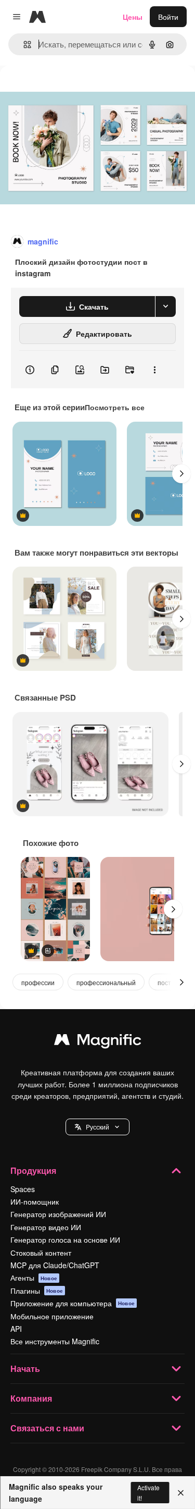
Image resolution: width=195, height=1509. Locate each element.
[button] (97, 1127)
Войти (168, 16)
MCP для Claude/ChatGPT (54, 1265)
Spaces (22, 1189)
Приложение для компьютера (72, 1303)
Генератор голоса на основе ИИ (65, 1239)
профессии (38, 982)
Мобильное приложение (52, 1316)
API (16, 1328)
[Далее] (181, 474)
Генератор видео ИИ (45, 1227)
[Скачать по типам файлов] (165, 306)
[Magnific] (97, 1042)
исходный (69, 89)
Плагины (36, 1290)
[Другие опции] (154, 369)
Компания (31, 1398)
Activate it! (148, 1492)
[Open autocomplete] (23, 44)
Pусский (97, 1126)
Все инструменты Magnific (54, 1341)
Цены (132, 16)
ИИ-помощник (34, 1201)
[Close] (180, 1493)
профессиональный (106, 982)
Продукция (33, 1170)
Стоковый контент (40, 1252)
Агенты (33, 1277)
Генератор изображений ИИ (58, 1214)
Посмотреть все (115, 407)
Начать (25, 1369)
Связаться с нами (47, 1428)
